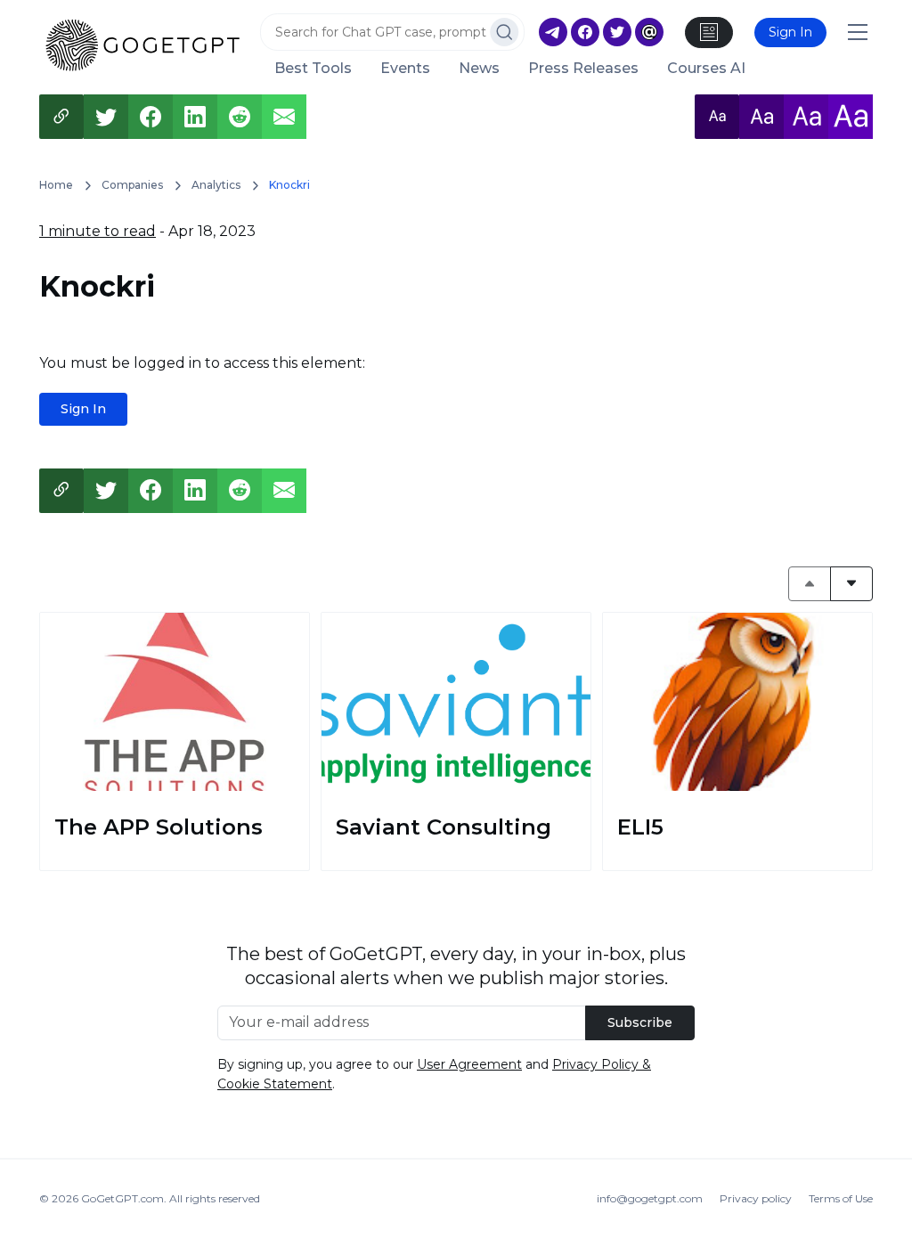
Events (405, 68)
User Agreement (469, 1064)
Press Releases (583, 68)
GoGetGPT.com (122, 1198)
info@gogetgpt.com (650, 1198)
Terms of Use (841, 1198)
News (479, 68)
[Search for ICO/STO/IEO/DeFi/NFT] (504, 32)
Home (56, 184)
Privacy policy (756, 1198)
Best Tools (313, 68)
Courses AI (706, 68)
